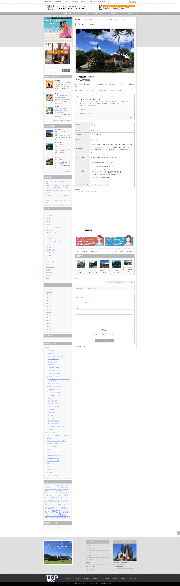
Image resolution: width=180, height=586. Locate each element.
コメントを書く (122, 19)
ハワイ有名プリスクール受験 (53, 241)
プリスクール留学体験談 (54, 373)
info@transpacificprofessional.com (125, 568)
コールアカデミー (52, 490)
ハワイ (65, 495)
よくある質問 (53, 485)
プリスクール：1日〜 (53, 364)
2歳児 (46, 485)
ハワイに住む (50, 498)
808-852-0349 (119, 566)
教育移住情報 (49, 272)
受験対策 (57, 516)
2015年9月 (48, 329)
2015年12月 (49, 320)
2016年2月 (48, 315)
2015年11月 (49, 323)
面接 (65, 517)
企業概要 (113, 13)
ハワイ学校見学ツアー (53, 359)
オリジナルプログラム (82, 13)
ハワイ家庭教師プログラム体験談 (56, 426)
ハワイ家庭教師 (50, 238)
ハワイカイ (57, 497)
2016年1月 (48, 317)
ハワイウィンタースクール (53, 398)
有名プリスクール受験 (52, 376)
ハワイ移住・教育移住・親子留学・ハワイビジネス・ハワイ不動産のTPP (89, 583)
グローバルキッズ (61, 489)
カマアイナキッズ (52, 489)
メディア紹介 (50, 472)
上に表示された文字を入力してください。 (104, 334)
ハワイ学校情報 (51, 429)
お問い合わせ (89, 569)
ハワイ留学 (84, 19)
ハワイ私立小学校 (50, 250)
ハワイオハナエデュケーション (54, 227)
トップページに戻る (80, 346)
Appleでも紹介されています (88, 113)
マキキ (67, 514)
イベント (48, 212)
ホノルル (64, 514)
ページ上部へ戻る (178, 533)
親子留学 (48, 278)
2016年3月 (48, 312)
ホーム (51, 13)
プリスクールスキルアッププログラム (56, 441)
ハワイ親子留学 (51, 353)
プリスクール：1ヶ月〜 (53, 367)
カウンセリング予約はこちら (99, 185)
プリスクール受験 (56, 514)
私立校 (66, 516)
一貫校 (115, 19)
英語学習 (48, 275)
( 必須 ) (79, 297)
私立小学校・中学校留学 (54, 406)
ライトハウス (48, 516)
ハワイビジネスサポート (53, 458)
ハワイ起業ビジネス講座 (53, 461)
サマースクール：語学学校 (54, 392)
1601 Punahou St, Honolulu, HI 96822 (86, 191)
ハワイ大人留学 (50, 235)
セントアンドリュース (52, 492)
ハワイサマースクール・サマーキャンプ (57, 386)
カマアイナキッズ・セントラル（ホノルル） (87, 251)
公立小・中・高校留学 (53, 403)
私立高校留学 (51, 409)
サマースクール (50, 224)
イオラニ (62, 485)
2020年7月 (48, 289)
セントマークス (61, 492)
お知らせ (48, 218)
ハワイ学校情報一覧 (65, 171)
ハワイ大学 (57, 504)
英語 (49, 517)
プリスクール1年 (50, 264)
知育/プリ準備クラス (52, 446)
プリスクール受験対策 (52, 443)
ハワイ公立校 (51, 504)
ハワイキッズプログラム (53, 383)
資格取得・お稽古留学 (53, 421)
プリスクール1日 (50, 267)
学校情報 (90, 19)
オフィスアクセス (51, 469)
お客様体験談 (49, 215)
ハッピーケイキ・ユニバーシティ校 (124, 251)
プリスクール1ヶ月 (51, 261)
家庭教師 (62, 516)
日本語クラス (50, 449)
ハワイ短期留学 (51, 415)
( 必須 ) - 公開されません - (84, 302)
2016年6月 (48, 306)
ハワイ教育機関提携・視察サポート (56, 455)
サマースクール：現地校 (54, 389)
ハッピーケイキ (57, 495)
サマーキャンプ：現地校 (54, 395)
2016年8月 (48, 300)
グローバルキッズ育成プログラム (58, 435)
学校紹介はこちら (85, 109)
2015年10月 (49, 326)
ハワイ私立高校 (50, 252)
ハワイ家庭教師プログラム (53, 423)
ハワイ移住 (48, 255)
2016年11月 (49, 292)
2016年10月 (49, 294)
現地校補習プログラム (52, 438)
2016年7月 (48, 303)
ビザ (47, 258)
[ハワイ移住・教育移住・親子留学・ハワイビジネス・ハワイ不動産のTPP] (66, 10)
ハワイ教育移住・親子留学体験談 (56, 356)
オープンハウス (62, 487)
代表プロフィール (51, 466)
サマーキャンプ (50, 221)
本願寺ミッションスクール (62, 131)
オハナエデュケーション (53, 487)
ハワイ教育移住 (66, 13)
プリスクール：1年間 (53, 370)
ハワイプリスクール (51, 232)
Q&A (49, 485)
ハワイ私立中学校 (50, 247)
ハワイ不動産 (89, 559)
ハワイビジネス (97, 13)
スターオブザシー (59, 159)
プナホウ (111, 19)
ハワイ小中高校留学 (52, 401)
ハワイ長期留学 (51, 418)
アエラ (58, 485)
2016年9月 (48, 297)
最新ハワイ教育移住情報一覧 (63, 120)
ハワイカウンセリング (129, 13)
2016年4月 (48, 309)
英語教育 (57, 517)
